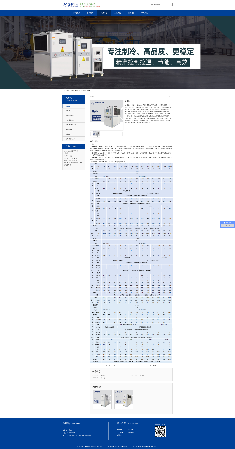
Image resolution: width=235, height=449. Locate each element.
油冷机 (68, 111)
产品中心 (104, 13)
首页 (72, 90)
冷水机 (83, 90)
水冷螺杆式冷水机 (71, 125)
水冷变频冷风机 (70, 139)
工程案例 (117, 13)
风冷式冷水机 (70, 115)
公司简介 (90, 13)
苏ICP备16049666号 (120, 446)
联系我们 (144, 13)
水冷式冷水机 (70, 120)
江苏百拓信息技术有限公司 (149, 446)
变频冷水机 (69, 129)
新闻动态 (131, 13)
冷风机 (68, 134)
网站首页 (76, 13)
